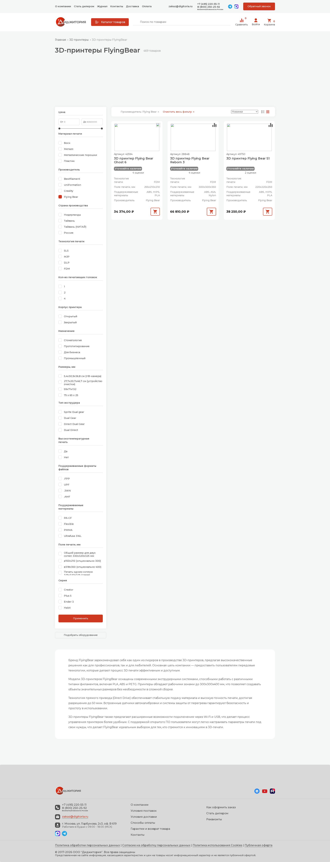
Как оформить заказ (221, 807)
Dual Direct (71, 430)
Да (65, 451)
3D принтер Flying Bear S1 (248, 158)
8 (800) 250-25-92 (208, 6)
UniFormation (72, 184)
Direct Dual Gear (74, 424)
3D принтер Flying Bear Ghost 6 (133, 160)
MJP (66, 256)
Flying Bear (71, 196)
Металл (68, 149)
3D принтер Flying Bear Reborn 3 (189, 160)
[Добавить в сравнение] (158, 125)
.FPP (67, 478)
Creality (68, 190)
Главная (60, 39)
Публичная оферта (258, 845)
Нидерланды (72, 214)
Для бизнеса (72, 352)
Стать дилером (84, 6)
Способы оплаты (143, 822)
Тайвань (69, 220)
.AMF (67, 496)
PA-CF (68, 518)
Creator (68, 589)
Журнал (102, 6)
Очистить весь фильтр (177, 111)
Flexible (69, 524)
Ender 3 (69, 601)
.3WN (67, 490)
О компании (63, 6)
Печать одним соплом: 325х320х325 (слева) (78, 573)
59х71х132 (70, 389)
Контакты (116, 6)
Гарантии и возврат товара (150, 828)
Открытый (70, 316)
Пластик (69, 161)
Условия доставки (144, 816)
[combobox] (181, 22)
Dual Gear (70, 418)
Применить (80, 618)
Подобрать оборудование (81, 635)
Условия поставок (144, 810)
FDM (67, 268)
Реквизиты (214, 819)
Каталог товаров (113, 22)
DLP (66, 262)
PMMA (68, 530)
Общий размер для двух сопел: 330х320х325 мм (80, 554)
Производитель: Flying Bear (139, 111)
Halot (67, 607)
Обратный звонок (259, 6)
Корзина (269, 23)
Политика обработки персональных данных (87, 845)
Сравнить (241, 22)
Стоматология (73, 340)
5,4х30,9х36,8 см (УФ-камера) (82, 376)
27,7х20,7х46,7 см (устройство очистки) (83, 383)
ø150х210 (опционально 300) (82, 560)
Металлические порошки (80, 155)
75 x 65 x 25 (71, 395)
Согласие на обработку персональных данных (156, 845)
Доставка (132, 6)
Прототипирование (77, 346)
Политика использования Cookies (217, 845)
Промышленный (74, 358)
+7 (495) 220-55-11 (208, 4)
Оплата (147, 6)
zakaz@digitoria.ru (180, 6)
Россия (68, 232)
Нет (66, 457)
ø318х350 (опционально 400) (82, 566)
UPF (66, 484)
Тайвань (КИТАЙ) (75, 226)
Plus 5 (68, 595)
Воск (67, 143)
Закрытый (70, 322)
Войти (256, 24)
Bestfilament (72, 178)
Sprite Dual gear (74, 412)
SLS (66, 250)
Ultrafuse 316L (72, 536)
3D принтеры (79, 39)
